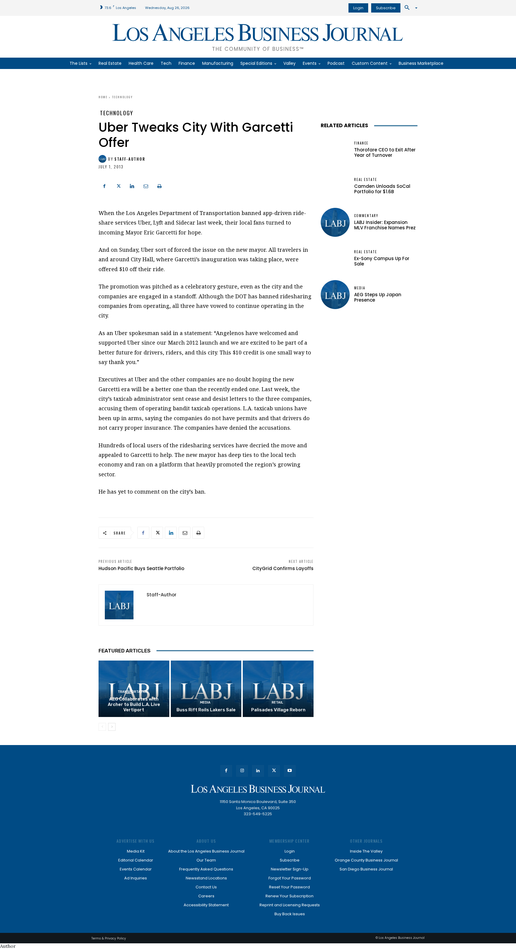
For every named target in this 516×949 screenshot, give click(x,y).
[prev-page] (102, 727)
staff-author (129, 159)
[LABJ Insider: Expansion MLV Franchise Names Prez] (335, 222)
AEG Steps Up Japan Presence (377, 297)
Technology (122, 97)
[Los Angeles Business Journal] (258, 789)
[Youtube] (290, 771)
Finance (361, 143)
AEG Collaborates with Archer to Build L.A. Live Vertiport (134, 704)
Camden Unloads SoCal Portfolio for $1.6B (382, 189)
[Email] (146, 185)
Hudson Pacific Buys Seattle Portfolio (141, 568)
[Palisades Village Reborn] (278, 689)
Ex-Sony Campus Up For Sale (381, 261)
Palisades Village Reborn (278, 709)
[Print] (159, 185)
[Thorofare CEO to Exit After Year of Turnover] (335, 149)
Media (205, 702)
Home (103, 97)
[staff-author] (103, 159)
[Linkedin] (132, 185)
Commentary (366, 215)
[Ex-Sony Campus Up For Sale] (335, 258)
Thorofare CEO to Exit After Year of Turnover (385, 152)
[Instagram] (242, 771)
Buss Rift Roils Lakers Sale (206, 709)
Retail (277, 702)
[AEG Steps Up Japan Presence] (335, 294)
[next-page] (112, 727)
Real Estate (365, 179)
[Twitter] (118, 185)
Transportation (133, 691)
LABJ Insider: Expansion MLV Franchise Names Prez (385, 225)
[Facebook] (104, 185)
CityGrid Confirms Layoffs (283, 568)
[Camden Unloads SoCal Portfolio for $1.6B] (335, 186)
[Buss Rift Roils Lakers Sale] (206, 689)
